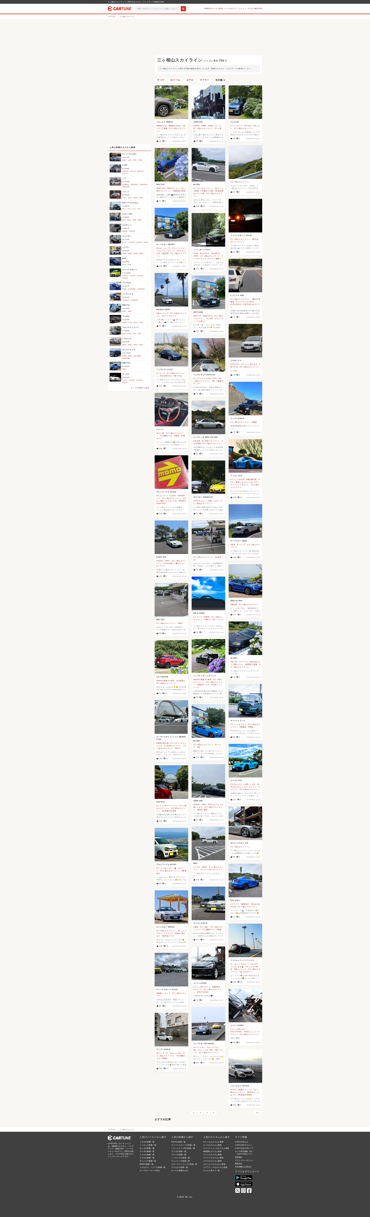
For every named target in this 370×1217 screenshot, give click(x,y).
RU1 (130, 322)
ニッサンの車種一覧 (148, 1145)
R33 (129, 333)
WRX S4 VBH (236, 601)
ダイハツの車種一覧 (148, 1161)
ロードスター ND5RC (165, 244)
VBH (129, 311)
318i (129, 160)
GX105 (139, 242)
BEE (134, 220)
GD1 (124, 198)
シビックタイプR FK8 (239, 1086)
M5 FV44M (198, 312)
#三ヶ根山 (204, 927)
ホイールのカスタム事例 (213, 1142)
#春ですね (178, 376)
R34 (134, 333)
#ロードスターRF (205, 1050)
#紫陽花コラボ (203, 685)
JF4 (139, 209)
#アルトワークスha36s (166, 496)
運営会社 (238, 1164)
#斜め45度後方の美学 (202, 679)
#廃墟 (254, 422)
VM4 (124, 345)
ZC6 (124, 264)
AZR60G (125, 184)
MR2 (195, 863)
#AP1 (167, 561)
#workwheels (166, 376)
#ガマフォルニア (169, 316)
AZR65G (134, 184)
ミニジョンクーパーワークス (242, 960)
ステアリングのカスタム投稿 (215, 1167)
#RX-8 (178, 748)
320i (134, 160)
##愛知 (207, 617)
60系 (135, 253)
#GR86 (196, 126)
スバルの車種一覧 (147, 1155)
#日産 (195, 253)
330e (140, 160)
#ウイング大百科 (237, 479)
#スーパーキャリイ (238, 724)
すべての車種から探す (140, 388)
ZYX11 (124, 173)
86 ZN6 (196, 185)
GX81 (146, 242)
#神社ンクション (215, 126)
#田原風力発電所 (245, 1095)
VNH (141, 345)
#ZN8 (203, 805)
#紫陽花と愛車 (179, 191)
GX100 (131, 242)
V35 (139, 333)
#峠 (198, 747)
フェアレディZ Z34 (164, 369)
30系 (130, 253)
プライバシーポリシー (244, 1160)
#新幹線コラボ (168, 936)
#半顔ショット (250, 1032)
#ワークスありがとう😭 (166, 868)
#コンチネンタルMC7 (245, 302)
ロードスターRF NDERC (203, 1044)
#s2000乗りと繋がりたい (174, 563)
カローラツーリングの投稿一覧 (184, 1164)
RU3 (141, 322)
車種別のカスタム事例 (213, 9)
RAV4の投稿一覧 (178, 1142)
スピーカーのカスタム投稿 (214, 1164)
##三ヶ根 (160, 433)
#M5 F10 (197, 316)
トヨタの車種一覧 (147, 1142)
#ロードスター (199, 1047)
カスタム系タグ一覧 (211, 1171)
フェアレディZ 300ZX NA (204, 375)
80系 (141, 253)
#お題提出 (180, 681)
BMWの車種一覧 (146, 1164)
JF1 (123, 209)
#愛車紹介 (245, 904)
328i (124, 160)
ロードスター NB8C (238, 541)
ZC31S (132, 276)
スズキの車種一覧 (147, 1158)
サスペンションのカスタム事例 (216, 1148)
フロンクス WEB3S (164, 122)
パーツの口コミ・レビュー (235, 9)
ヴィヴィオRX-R (237, 418)
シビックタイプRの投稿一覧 (183, 1148)
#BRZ (180, 623)
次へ (258, 1113)
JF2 (128, 209)
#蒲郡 (195, 927)
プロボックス (236, 360)
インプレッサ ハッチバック (204, 676)
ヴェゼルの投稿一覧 (179, 1167)
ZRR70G (143, 184)
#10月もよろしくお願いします (206, 501)
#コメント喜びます (249, 364)
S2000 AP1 (161, 557)
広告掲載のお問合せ (243, 1167)
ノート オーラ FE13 (201, 250)
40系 (124, 289)
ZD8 (129, 264)
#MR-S (208, 620)
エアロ (190, 80)
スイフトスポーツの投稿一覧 (183, 1145)
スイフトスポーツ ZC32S (167, 989)
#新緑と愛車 (202, 810)
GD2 (130, 198)
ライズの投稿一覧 (178, 1151)
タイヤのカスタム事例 (212, 1145)
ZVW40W (131, 289)
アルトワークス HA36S (166, 492)
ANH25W (126, 358)
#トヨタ (196, 867)
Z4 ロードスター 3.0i (239, 843)
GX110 (125, 382)
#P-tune (247, 126)
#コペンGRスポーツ (201, 987)
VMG (130, 345)
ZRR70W (126, 187)
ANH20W (137, 356)
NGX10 (140, 171)
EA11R (125, 231)
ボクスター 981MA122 (203, 497)
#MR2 (204, 867)
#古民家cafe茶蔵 (169, 811)
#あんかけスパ (246, 972)
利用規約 (238, 1157)
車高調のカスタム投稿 (212, 1151)
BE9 (129, 220)
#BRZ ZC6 (160, 188)
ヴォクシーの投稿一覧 (180, 1161)
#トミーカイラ (236, 126)
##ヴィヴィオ (162, 1053)
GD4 (141, 198)
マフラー (204, 80)
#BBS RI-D (207, 316)
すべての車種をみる (179, 1171)
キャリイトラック (237, 721)
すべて (160, 80)
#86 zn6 (234, 662)
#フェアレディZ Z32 (202, 378)
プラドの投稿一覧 (178, 1155)
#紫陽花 (233, 605)
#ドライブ (160, 373)
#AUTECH (204, 253)
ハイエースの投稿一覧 (180, 1158)
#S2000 (159, 561)
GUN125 (125, 300)
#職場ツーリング (163, 993)
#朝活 (232, 545)
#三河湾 (209, 319)
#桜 (213, 381)
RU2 (135, 322)
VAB (123, 369)
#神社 (203, 126)
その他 (220, 80)
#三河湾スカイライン (211, 441)
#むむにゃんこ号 (163, 248)
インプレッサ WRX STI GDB (205, 437)
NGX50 (125, 171)
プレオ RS (234, 122)
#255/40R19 (235, 304)
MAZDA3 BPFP (163, 310)
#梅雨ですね (161, 126)
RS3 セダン (235, 900)
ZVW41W (141, 289)
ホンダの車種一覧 (147, 1148)
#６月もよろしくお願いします (243, 784)
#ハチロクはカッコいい (203, 188)
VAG (124, 311)
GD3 (135, 198)
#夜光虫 (255, 239)
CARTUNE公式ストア (244, 1148)
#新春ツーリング (245, 1090)
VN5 (135, 345)
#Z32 (214, 378)
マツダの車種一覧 (147, 1151)
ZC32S (140, 276)
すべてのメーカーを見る (150, 1171)
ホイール (175, 80)
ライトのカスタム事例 (212, 1155)
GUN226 (134, 300)
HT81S (125, 276)
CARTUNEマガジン (243, 1145)
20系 (124, 356)
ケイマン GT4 (236, 476)
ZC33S (125, 278)
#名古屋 (196, 441)
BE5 (123, 220)
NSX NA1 (160, 802)
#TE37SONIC (203, 992)
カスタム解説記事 (254, 9)
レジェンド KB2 (237, 295)
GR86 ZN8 (198, 122)
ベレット (160, 429)
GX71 (124, 242)
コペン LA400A (200, 983)
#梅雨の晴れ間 (162, 743)
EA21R (132, 231)
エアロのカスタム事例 (212, 1161)
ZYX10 (132, 171)
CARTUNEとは (241, 1142)
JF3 (133, 209)
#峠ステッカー (173, 188)
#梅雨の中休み (175, 126)
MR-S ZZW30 (199, 613)
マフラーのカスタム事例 (213, 1158)
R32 (123, 333)
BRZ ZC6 (160, 185)
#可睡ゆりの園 (207, 191)
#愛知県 (165, 253)
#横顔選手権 (251, 479)
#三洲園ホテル (166, 436)
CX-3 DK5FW (162, 677)
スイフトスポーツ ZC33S (241, 235)
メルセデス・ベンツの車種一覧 (152, 1167)
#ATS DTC (234, 364)
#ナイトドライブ (237, 242)
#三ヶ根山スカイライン (203, 128)
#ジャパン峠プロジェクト (167, 806)
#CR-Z (233, 1090)
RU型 (124, 322)
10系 (124, 253)
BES (139, 220)
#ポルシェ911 (176, 1053)
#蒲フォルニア (162, 313)
